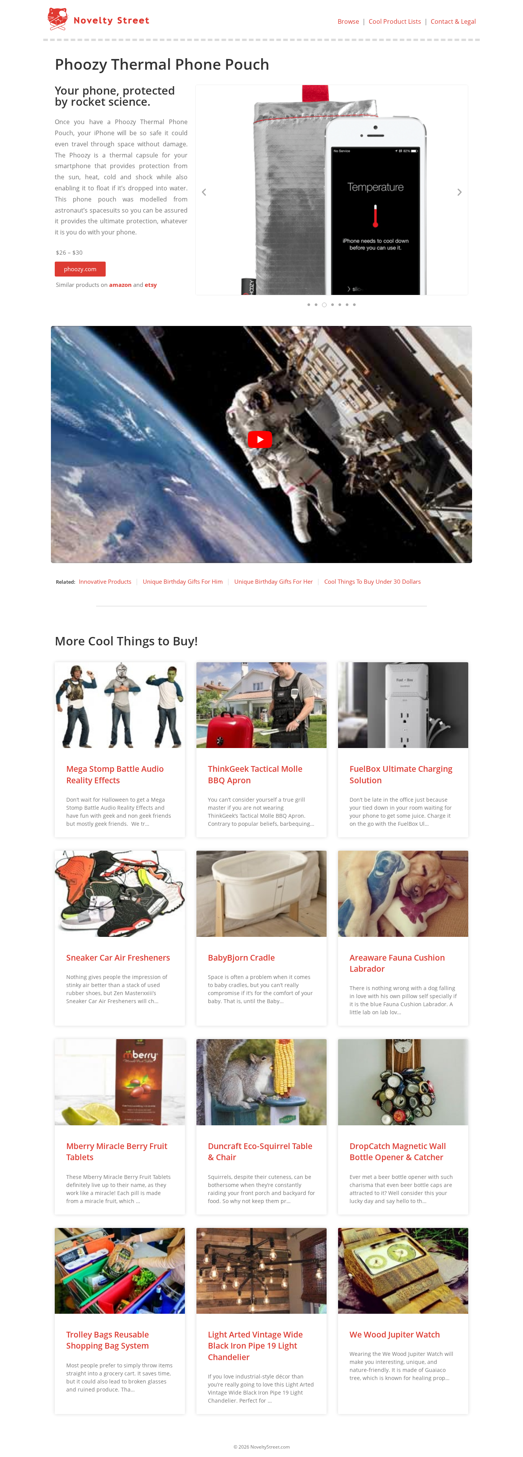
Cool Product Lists (395, 21)
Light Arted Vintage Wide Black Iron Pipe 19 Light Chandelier (255, 1345)
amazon (120, 284)
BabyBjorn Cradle (241, 957)
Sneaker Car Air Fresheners (118, 957)
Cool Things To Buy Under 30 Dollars (372, 581)
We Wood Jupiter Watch (395, 1334)
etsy (151, 284)
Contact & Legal (453, 21)
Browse (348, 21)
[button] (80, 269)
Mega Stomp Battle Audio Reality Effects (115, 774)
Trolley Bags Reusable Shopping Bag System (107, 1340)
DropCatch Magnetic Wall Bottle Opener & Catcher (398, 1151)
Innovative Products (105, 581)
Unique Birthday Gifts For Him (183, 581)
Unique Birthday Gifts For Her (273, 581)
